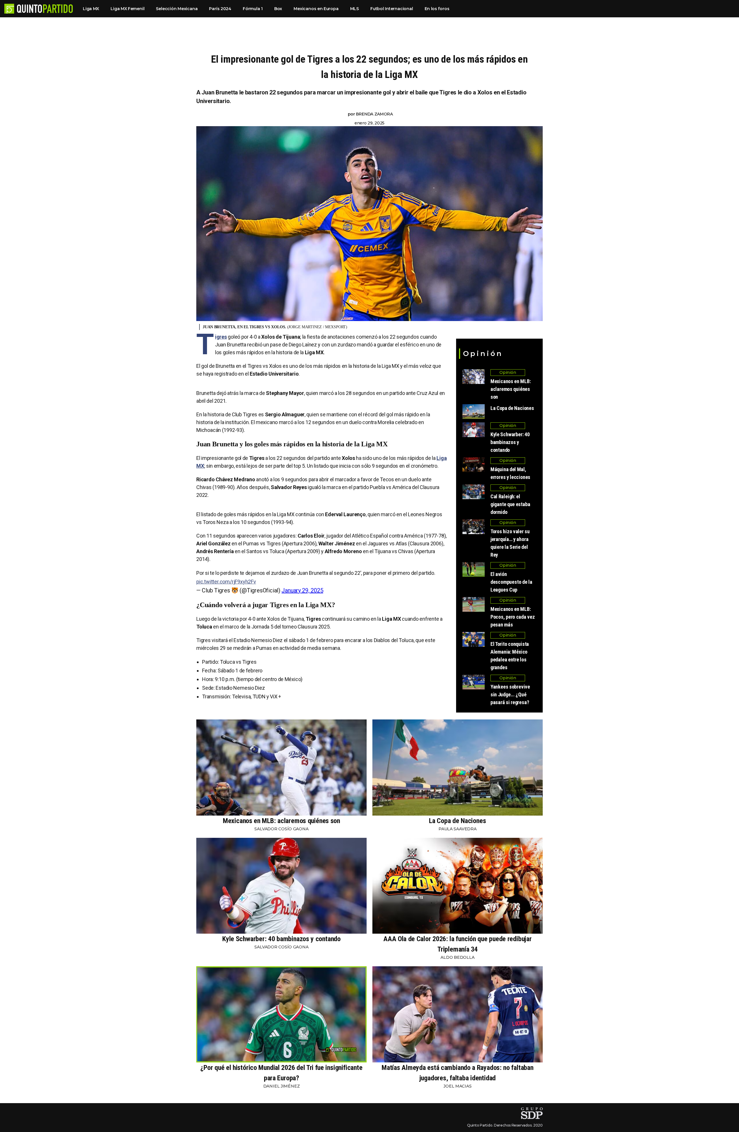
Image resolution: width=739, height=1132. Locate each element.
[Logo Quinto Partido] (9, 9)
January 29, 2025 (302, 590)
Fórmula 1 (253, 8)
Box (278, 8)
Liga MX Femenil (127, 8)
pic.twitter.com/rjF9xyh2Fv (226, 582)
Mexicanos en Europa (316, 8)
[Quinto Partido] (45, 9)
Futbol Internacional (391, 8)
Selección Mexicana (176, 8)
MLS (354, 8)
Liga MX (91, 8)
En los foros (437, 8)
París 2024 (220, 8)
